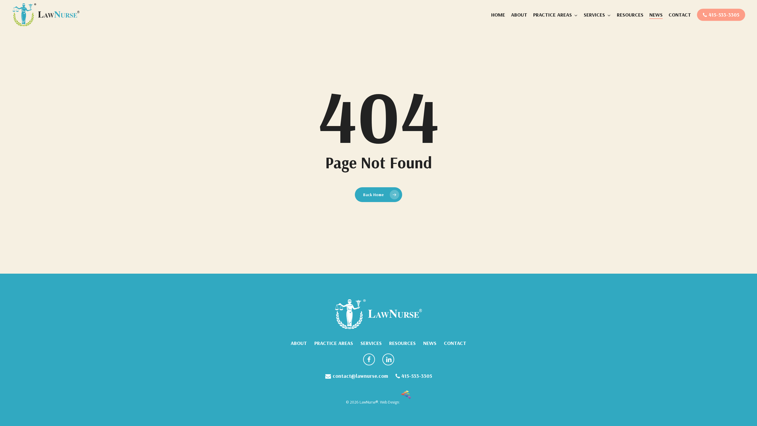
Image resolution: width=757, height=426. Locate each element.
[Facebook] (369, 360)
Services (371, 343)
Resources (402, 343)
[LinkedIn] (388, 360)
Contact (455, 343)
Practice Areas (333, 343)
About (299, 343)
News (429, 343)
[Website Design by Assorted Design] (406, 402)
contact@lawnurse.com (359, 376)
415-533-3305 (416, 376)
